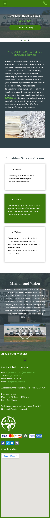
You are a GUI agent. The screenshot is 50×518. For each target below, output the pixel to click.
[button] (5, 3)
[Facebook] (3, 443)
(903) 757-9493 (28, 372)
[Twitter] (8, 443)
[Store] (17, 443)
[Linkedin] (12, 443)
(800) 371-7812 (16, 375)
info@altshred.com (16, 381)
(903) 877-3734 (11, 98)
